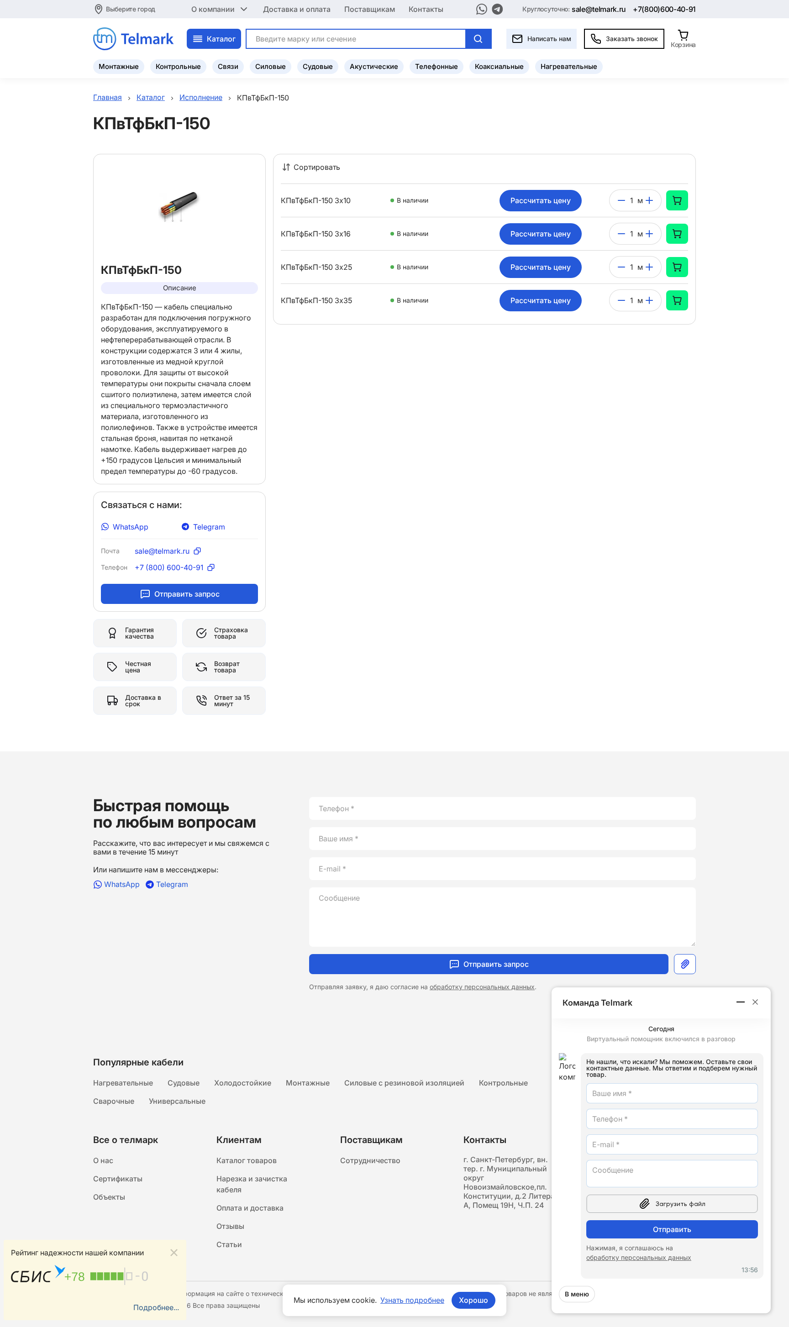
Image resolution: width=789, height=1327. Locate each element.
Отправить (672, 1229)
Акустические (374, 66)
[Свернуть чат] (741, 1002)
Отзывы (230, 1226)
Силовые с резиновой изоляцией (404, 1082)
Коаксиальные (499, 66)
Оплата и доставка (250, 1207)
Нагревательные (569, 66)
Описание (179, 287)
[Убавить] (621, 200)
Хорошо (473, 1300)
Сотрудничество (370, 1160)
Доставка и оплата (297, 9)
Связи (228, 66)
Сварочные (113, 1101)
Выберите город (130, 9)
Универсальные (177, 1101)
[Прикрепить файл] (685, 964)
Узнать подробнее (412, 1300)
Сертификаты (117, 1178)
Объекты (109, 1196)
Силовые (270, 66)
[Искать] (478, 39)
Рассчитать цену (540, 200)
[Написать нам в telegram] (497, 9)
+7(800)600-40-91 (664, 9)
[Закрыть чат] (755, 1002)
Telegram (209, 526)
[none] (677, 200)
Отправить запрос (187, 593)
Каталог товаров (246, 1160)
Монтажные (119, 66)
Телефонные (436, 66)
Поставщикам (369, 9)
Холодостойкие (242, 1082)
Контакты (426, 9)
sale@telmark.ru (599, 9)
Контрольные (178, 66)
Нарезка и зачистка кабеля (251, 1184)
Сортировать (317, 167)
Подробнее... (156, 1307)
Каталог (221, 38)
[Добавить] (649, 200)
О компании (213, 9)
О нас (103, 1160)
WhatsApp (130, 526)
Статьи (229, 1244)
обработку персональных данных (482, 987)
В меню (577, 1294)
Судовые (318, 66)
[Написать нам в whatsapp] (481, 9)
